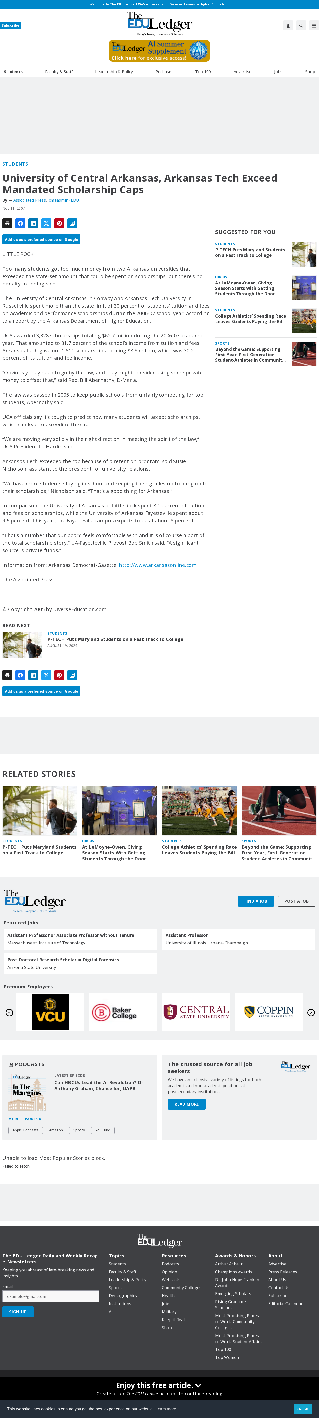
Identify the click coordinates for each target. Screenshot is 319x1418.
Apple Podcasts (26, 1130)
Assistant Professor (187, 935)
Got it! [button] (303, 1409)
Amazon (56, 1130)
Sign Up (18, 1312)
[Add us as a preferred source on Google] (72, 223)
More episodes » (24, 1118)
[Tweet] (46, 223)
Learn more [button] (166, 1409)
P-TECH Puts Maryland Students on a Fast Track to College (115, 639)
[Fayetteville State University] (50, 1012)
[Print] (7, 223)
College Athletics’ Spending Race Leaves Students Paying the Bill (250, 318)
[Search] (301, 25)
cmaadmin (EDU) (64, 200)
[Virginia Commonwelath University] (196, 1012)
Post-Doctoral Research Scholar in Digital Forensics (63, 960)
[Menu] (314, 25)
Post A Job (296, 901)
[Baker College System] (269, 1012)
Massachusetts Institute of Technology (46, 943)
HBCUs (221, 277)
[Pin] (59, 223)
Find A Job (255, 901)
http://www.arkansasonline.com (157, 565)
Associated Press (29, 200)
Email (7, 1286)
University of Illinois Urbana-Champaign (207, 943)
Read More (187, 1104)
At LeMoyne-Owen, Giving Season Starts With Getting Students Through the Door (245, 288)
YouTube (102, 1130)
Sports (222, 343)
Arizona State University (31, 967)
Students (15, 164)
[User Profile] (288, 25)
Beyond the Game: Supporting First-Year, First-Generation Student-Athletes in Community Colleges (250, 355)
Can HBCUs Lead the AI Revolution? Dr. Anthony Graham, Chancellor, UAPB (99, 1085)
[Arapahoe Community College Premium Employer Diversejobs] (123, 1012)
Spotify (79, 1130)
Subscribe (10, 25)
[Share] (20, 223)
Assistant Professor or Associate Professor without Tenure (70, 935)
